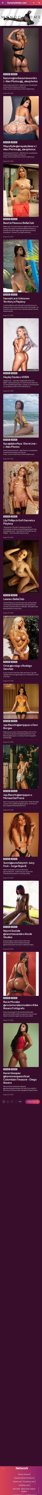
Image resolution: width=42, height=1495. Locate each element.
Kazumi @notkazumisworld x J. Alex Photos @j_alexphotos (20, 79)
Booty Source (24, 1474)
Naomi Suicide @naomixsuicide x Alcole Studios (17, 934)
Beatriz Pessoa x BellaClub (18, 222)
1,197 (20, 1102)
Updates (14, 74)
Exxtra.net (17, 1481)
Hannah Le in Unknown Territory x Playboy (16, 300)
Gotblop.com (24, 1485)
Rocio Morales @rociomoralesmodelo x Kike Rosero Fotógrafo (20, 1005)
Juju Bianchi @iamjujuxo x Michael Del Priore (17, 796)
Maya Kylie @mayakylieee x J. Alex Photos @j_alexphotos (20, 147)
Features (7, 74)
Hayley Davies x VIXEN (16, 376)
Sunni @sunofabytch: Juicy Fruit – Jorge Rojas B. (18, 864)
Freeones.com (29, 1481)
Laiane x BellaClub (13, 599)
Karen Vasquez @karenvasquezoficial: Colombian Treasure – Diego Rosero (20, 1077)
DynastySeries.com (16, 2)
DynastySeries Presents (24, 1478)
